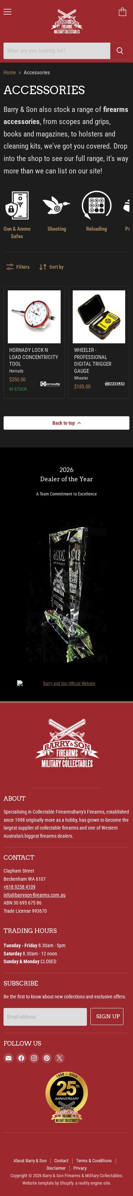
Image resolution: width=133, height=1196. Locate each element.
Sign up (108, 1016)
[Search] (119, 51)
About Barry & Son (29, 1160)
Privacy (80, 1168)
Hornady (16, 371)
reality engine (90, 1183)
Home (10, 73)
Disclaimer (56, 1168)
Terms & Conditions (94, 1160)
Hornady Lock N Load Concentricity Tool (33, 357)
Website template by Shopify (47, 1183)
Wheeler (81, 378)
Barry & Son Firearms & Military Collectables (82, 1175)
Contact (61, 1160)
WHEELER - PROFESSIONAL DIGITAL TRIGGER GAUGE (92, 360)
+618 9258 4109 (19, 887)
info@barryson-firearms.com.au (35, 895)
